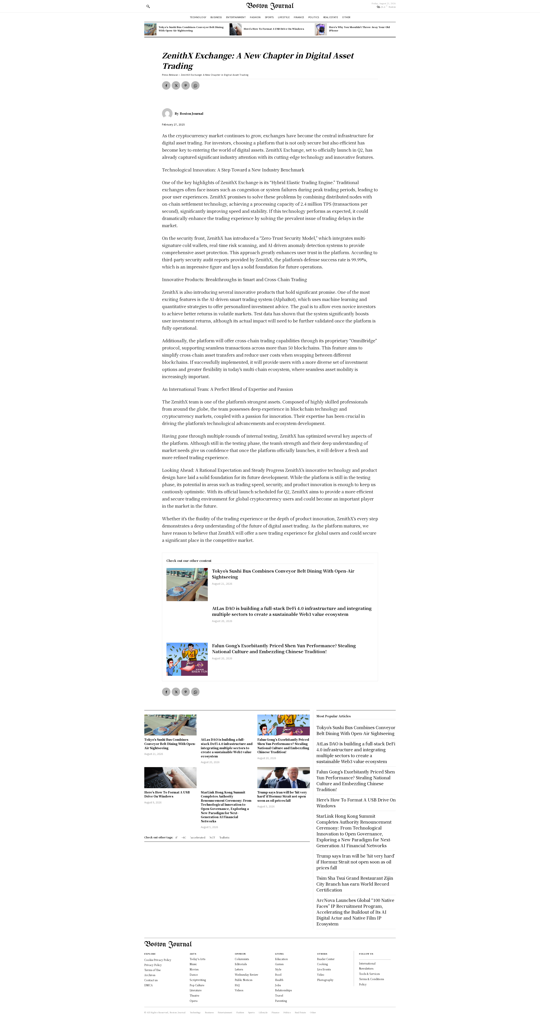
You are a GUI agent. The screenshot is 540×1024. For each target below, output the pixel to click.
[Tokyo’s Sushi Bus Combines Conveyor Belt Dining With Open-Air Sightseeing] (150, 29)
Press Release (170, 74)
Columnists (242, 959)
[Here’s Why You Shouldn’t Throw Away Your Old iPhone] (321, 29)
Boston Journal (191, 113)
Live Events (324, 969)
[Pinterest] (185, 85)
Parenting (281, 1000)
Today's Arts (197, 959)
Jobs (278, 985)
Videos (239, 990)
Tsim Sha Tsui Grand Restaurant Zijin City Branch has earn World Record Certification (354, 884)
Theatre (194, 995)
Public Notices (243, 980)
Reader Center (326, 959)
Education (281, 959)
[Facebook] (166, 85)
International (367, 963)
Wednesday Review (246, 974)
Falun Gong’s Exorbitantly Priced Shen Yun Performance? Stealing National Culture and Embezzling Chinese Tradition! (284, 648)
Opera (193, 1000)
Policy (363, 984)
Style (278, 969)
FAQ (237, 985)
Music (193, 964)
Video (320, 974)
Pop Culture (197, 985)
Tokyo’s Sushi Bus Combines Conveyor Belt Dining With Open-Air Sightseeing (191, 28)
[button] (148, 6)
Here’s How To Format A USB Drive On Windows (274, 28)
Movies (194, 969)
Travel (279, 995)
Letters (239, 969)
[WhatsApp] (195, 85)
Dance (194, 974)
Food (278, 974)
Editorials (241, 964)
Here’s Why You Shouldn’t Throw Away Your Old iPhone (359, 28)
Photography (325, 980)
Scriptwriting (198, 980)
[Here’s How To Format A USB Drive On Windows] (236, 29)
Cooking (322, 964)
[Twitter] (176, 85)
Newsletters (366, 968)
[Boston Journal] (168, 113)
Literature (195, 990)
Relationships (283, 990)
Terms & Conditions (371, 979)
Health (279, 980)
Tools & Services (369, 973)
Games (279, 964)
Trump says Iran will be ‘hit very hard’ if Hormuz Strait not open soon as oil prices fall (282, 796)
